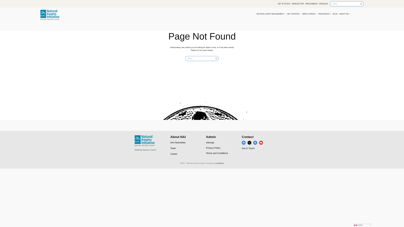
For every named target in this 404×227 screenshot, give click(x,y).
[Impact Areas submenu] (316, 14)
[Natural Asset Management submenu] (284, 14)
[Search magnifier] (361, 3)
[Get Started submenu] (300, 14)
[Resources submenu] (330, 14)
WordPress (220, 163)
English (360, 225)
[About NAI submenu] (349, 14)
